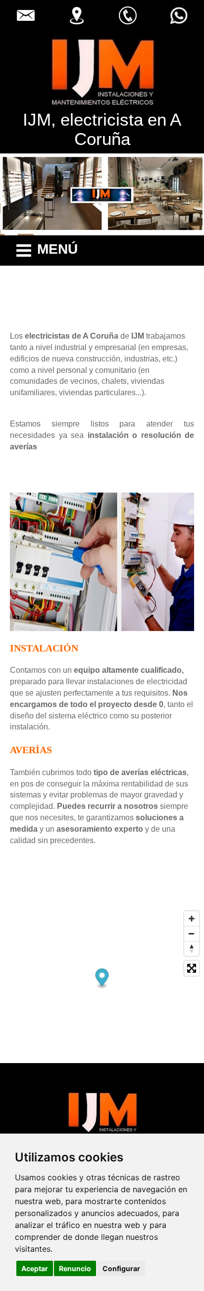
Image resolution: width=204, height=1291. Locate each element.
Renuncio (75, 1268)
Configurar (121, 1268)
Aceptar (34, 1268)
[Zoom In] (191, 918)
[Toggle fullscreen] (191, 968)
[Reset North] (191, 948)
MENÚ (57, 249)
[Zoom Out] (191, 933)
